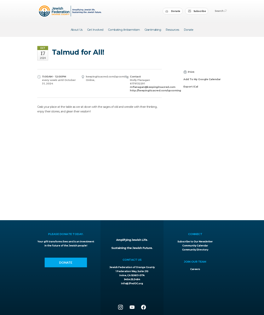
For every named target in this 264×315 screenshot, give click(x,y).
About (77, 29)
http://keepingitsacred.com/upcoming (155, 90)
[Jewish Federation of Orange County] (70, 11)
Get (95, 29)
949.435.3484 (132, 279)
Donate (175, 11)
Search (219, 10)
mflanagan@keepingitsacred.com (152, 86)
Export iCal (190, 86)
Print (191, 71)
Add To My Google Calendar (202, 79)
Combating (124, 29)
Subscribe (199, 11)
